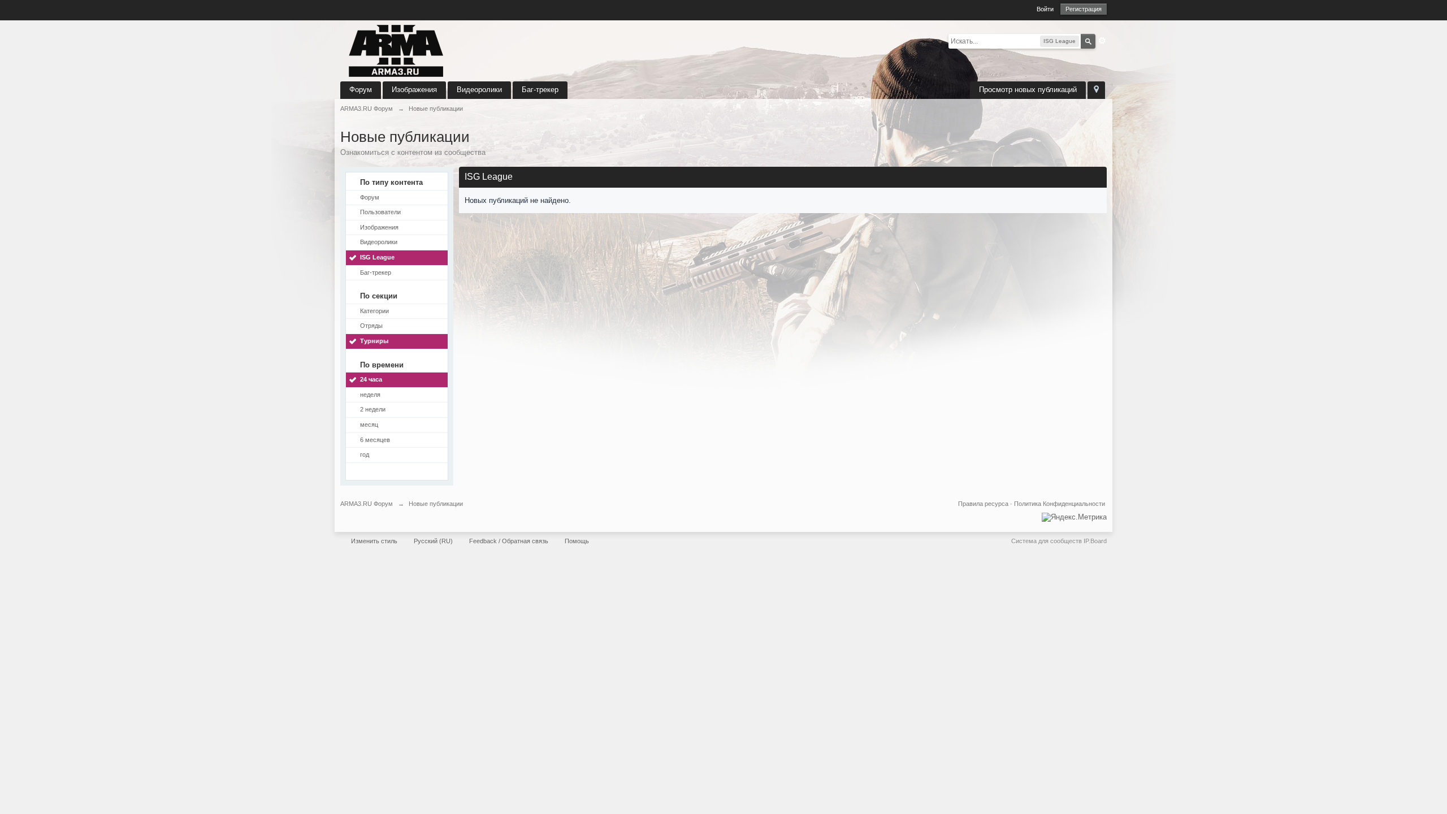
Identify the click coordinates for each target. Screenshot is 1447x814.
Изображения (414, 89)
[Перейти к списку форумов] (396, 50)
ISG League (377, 257)
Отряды (371, 325)
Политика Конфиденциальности (1059, 503)
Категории (374, 311)
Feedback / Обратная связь (508, 541)
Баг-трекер (540, 89)
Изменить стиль (374, 541)
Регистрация (1083, 9)
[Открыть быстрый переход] (1096, 90)
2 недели (372, 409)
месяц (369, 424)
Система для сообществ (1046, 541)
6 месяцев (375, 439)
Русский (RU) (433, 541)
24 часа (371, 379)
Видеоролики (479, 89)
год (364, 454)
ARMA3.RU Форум (366, 503)
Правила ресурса (983, 503)
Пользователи (380, 212)
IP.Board (1095, 541)
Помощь (577, 541)
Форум (360, 89)
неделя (370, 394)
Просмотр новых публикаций (1028, 89)
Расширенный (1102, 40)
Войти (1045, 9)
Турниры (374, 340)
